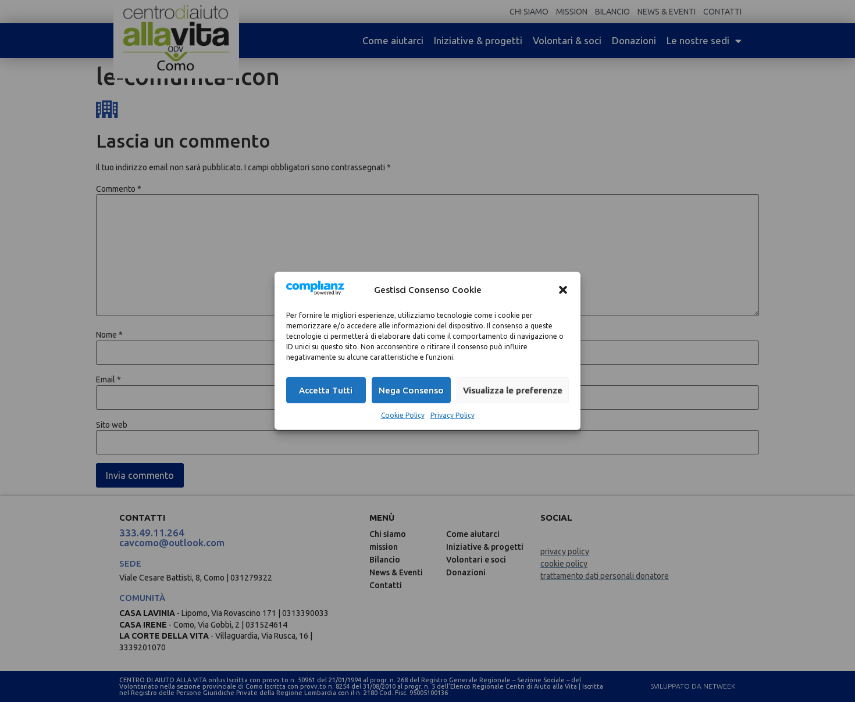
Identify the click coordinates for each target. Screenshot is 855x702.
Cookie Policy (403, 415)
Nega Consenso (411, 390)
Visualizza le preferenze (512, 390)
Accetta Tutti (325, 390)
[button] (563, 289)
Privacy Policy (452, 415)
